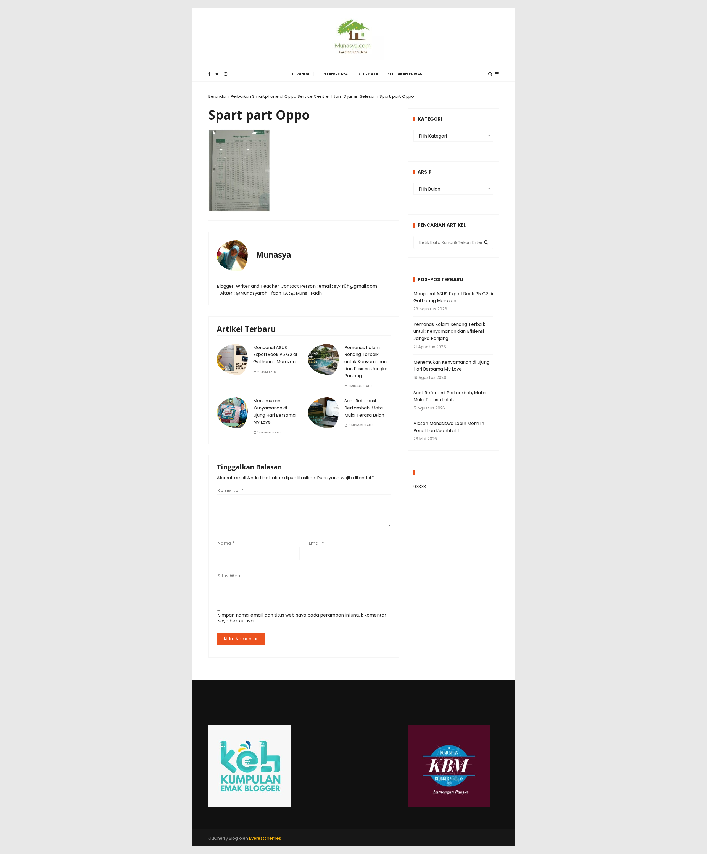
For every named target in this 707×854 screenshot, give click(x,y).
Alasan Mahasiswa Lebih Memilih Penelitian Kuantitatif (448, 427)
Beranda (301, 73)
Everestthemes (265, 838)
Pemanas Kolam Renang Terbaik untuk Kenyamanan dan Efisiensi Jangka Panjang (365, 361)
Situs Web (229, 576)
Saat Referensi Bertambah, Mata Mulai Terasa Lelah (364, 408)
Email (316, 543)
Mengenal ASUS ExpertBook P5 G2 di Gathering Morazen (275, 354)
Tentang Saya (333, 73)
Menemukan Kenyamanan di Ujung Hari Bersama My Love (451, 365)
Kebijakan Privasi (405, 73)
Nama (226, 543)
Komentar (231, 490)
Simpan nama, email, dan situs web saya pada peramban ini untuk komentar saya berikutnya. (302, 618)
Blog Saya (367, 73)
